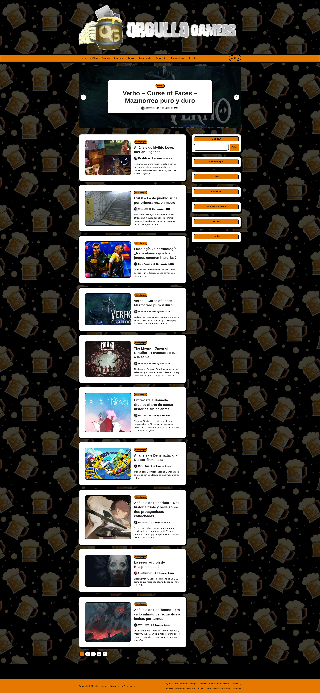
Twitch (200, 688)
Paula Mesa (143, 415)
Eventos (193, 58)
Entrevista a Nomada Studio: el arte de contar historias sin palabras (154, 404)
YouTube (191, 688)
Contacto (203, 683)
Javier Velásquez (145, 264)
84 (99, 654)
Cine (216, 176)
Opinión (106, 58)
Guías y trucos (178, 58)
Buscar (216, 138)
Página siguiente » (177, 654)
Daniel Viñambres (145, 573)
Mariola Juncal (144, 158)
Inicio (83, 58)
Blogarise (114, 686)
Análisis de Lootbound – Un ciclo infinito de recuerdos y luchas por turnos (157, 614)
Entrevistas (161, 58)
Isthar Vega (151, 108)
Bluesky (169, 688)
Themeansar (129, 686)
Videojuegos (140, 142)
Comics (216, 236)
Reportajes (119, 58)
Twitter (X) (236, 683)
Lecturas (216, 191)
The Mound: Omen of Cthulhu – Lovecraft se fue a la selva (155, 353)
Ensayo (131, 58)
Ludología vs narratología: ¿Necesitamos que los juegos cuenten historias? (156, 253)
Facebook (236, 688)
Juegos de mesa (216, 206)
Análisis (94, 58)
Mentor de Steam (221, 688)
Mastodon (180, 688)
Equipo (193, 683)
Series (216, 221)
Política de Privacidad (219, 683)
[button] (237, 97)
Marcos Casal (144, 466)
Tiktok (208, 688)
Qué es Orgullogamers (177, 683)
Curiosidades (145, 58)
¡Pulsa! (234, 147)
